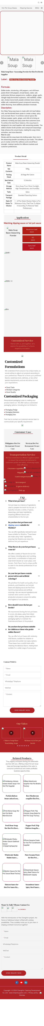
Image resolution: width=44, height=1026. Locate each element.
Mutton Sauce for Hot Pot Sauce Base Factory (11, 886)
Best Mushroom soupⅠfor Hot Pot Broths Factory (32, 797)
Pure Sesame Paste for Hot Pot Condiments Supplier (32, 856)
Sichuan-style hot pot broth (11, 741)
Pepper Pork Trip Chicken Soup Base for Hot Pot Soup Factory (32, 827)
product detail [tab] (20, 156)
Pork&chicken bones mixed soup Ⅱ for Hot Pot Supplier (12, 797)
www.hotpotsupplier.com (18, 993)
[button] (15, 745)
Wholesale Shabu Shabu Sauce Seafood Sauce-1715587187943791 (12, 856)
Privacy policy (33, 993)
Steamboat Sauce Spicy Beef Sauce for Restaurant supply (32, 886)
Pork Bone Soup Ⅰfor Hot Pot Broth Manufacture (12, 827)
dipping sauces (14, 525)
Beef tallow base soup (32, 740)
